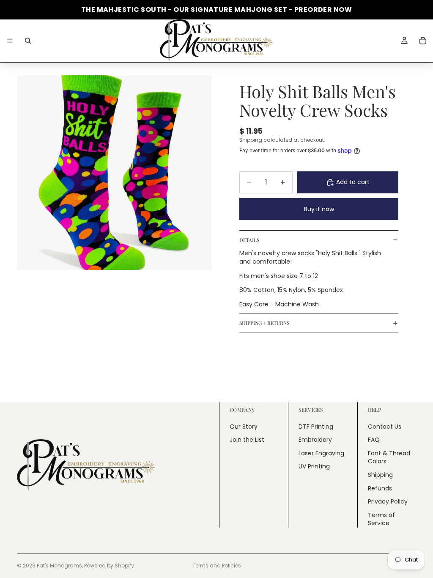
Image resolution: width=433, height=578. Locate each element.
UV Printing (314, 466)
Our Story (244, 426)
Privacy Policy (388, 501)
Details (249, 240)
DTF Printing (316, 426)
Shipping (380, 475)
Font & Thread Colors (389, 457)
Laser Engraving (321, 453)
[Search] (28, 40)
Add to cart (353, 182)
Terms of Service (381, 519)
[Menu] (9, 40)
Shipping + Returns (264, 322)
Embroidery (315, 439)
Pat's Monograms (59, 565)
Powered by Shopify (109, 565)
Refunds (380, 488)
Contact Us (384, 426)
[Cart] (423, 40)
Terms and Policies (216, 565)
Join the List (247, 439)
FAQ (374, 439)
